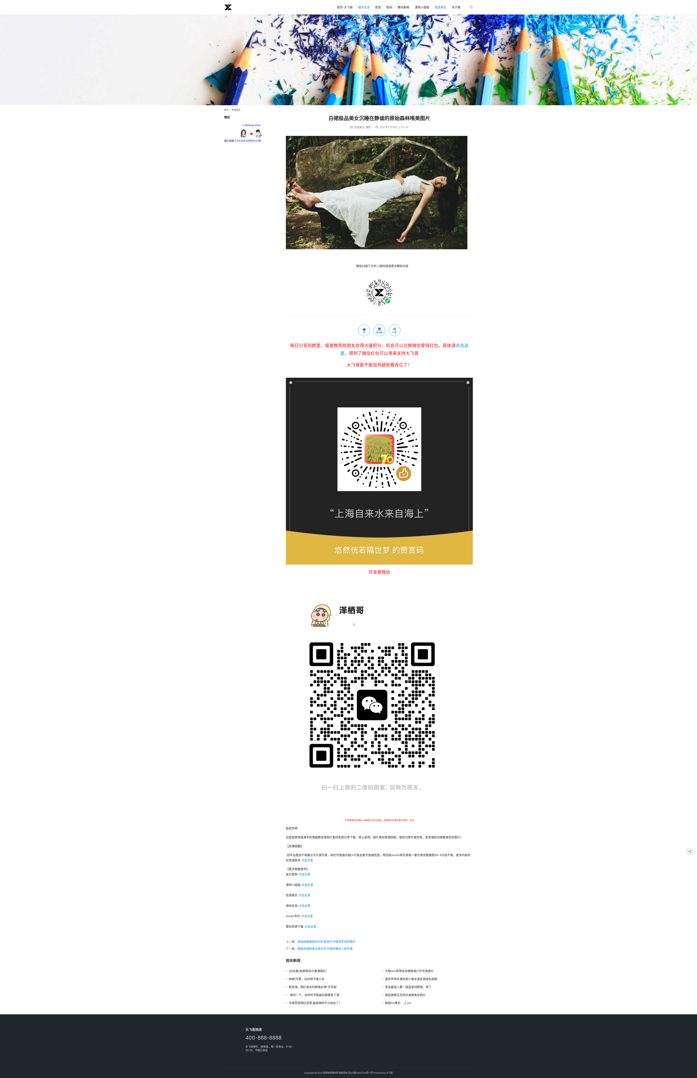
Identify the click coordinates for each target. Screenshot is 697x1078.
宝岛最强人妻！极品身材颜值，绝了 (408, 987)
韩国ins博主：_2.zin (398, 1003)
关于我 (456, 7)
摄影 (368, 127)
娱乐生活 (364, 7)
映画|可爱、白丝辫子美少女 (307, 979)
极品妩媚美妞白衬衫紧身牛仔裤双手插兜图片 (326, 941)
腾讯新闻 (403, 7)
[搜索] (471, 7)
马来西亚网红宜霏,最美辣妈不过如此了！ (315, 1003)
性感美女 (440, 7)
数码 (389, 7)
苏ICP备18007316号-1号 (360, 1072)
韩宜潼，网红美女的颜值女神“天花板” (313, 987)
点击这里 (307, 860)
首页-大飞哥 (345, 7)
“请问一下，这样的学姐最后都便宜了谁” (314, 995)
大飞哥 (389, 1072)
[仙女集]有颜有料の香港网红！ (309, 971)
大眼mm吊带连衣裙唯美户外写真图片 (409, 971)
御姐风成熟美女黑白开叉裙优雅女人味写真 (325, 948)
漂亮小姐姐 (422, 7)
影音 (378, 7)
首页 (226, 109)
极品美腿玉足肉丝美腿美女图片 (405, 995)
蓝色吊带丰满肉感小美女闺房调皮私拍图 (411, 979)
